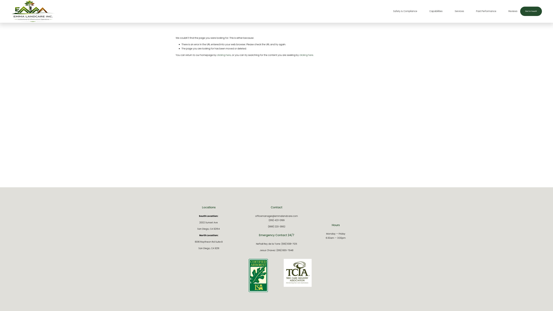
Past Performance (486, 11)
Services (459, 11)
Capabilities (436, 11)
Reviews (513, 11)
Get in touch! (531, 11)
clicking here (224, 55)
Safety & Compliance (405, 11)
